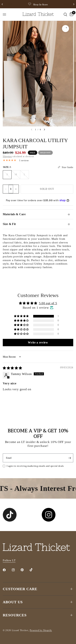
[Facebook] (7, 570)
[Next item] (44, 129)
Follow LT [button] (9, 560)
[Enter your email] (69, 457)
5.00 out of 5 (48, 303)
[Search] (65, 14)
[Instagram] (16, 570)
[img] (12, 368)
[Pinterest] (25, 570)
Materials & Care (14, 214)
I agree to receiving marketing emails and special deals (35, 466)
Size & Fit (9, 224)
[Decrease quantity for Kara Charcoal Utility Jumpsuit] (5, 189)
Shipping (7, 156)
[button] (21, 316)
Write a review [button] (38, 342)
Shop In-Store (40, 4)
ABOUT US (13, 602)
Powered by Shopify (41, 630)
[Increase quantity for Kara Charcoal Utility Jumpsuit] (16, 189)
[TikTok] (34, 570)
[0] (70, 14)
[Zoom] (65, 28)
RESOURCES (15, 615)
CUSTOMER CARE (20, 589)
